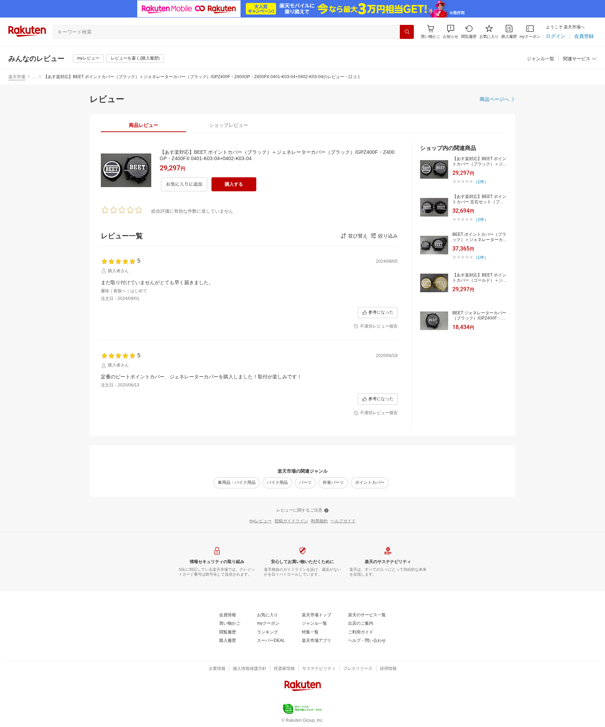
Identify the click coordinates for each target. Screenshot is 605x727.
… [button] (34, 76)
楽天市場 (16, 76)
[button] (450, 32)
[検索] (407, 32)
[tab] (143, 125)
